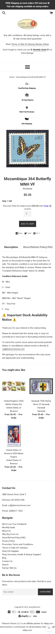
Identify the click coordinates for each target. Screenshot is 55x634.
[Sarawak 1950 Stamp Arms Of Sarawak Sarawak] (41, 386)
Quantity (27, 209)
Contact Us (7, 561)
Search (5, 564)
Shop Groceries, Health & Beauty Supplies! (21, 554)
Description (11, 247)
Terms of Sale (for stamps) (15, 547)
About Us (6, 531)
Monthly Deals (8, 527)
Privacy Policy (8, 541)
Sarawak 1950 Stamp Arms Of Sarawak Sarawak (41, 404)
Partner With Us (9, 568)
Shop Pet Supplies (10, 551)
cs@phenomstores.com (13, 349)
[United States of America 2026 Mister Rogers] (13, 435)
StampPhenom (34, 607)
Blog (4, 558)
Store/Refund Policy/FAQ (38, 247)
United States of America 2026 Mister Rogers (13, 453)
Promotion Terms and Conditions (17, 544)
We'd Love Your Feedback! (14, 524)
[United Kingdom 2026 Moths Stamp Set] (13, 386)
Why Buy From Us (10, 534)
